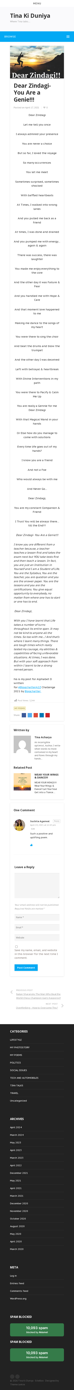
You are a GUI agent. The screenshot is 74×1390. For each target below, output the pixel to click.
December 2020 (19, 1203)
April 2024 (16, 1127)
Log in (13, 1275)
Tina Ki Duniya (25, 1380)
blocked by (37, 1330)
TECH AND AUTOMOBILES (24, 1077)
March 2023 (17, 1157)
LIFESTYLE (16, 1039)
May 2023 (15, 1142)
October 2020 (18, 1218)
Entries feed (17, 1283)
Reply (56, 821)
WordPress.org (18, 1298)
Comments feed (19, 1291)
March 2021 (17, 1195)
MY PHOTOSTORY (19, 1047)
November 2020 (19, 1211)
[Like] (31, 845)
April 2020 (16, 1241)
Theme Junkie (17, 1384)
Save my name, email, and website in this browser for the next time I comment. (36, 954)
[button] (37, 3)
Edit (33, 829)
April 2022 (16, 1165)
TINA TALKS (16, 1085)
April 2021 (16, 1188)
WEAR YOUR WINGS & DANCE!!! (46, 776)
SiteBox (39, 1380)
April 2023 (16, 1150)
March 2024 (17, 1134)
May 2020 (15, 1233)
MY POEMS (20, 708)
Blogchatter (33, 691)
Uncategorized (18, 1100)
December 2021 (19, 1173)
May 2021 (15, 1180)
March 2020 (17, 1249)
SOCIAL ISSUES (18, 1070)
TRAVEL (14, 1093)
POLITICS (15, 1062)
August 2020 (17, 1226)
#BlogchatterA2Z (29, 687)
